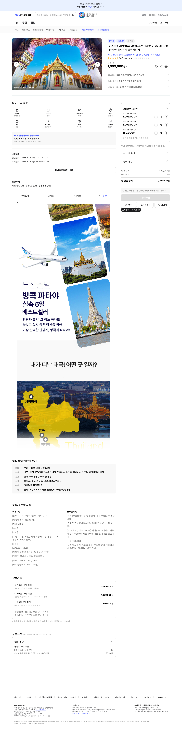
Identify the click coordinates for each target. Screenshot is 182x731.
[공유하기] (161, 66)
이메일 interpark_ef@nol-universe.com (147, 710)
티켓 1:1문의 (86, 714)
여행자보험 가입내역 (101, 697)
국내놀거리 (73, 30)
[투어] (24, 22)
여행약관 (85, 697)
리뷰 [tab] (102, 196)
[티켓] (33, 22)
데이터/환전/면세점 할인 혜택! (129, 87)
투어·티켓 (50, 30)
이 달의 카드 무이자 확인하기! (129, 81)
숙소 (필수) (19, 641)
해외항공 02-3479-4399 (80, 712)
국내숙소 (61, 30)
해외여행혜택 (88, 30)
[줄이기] (156, 116)
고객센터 (146, 697)
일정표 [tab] (51, 196)
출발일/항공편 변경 (64, 170)
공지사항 (134, 697)
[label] (145, 108)
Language (161, 697)
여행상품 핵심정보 (141, 58)
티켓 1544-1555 (90, 708)
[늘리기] (166, 116)
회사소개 (17, 697)
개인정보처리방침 (45, 697)
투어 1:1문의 (76, 714)
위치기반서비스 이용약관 (67, 697)
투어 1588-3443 (78, 708)
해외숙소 (26, 30)
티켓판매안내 (120, 697)
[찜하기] (156, 66)
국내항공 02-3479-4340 (99, 712)
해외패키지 (38, 30)
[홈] (17, 22)
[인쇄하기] (166, 66)
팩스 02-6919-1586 (79, 710)
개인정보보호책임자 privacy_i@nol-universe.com (151, 712)
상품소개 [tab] (25, 196)
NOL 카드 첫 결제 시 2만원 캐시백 (130, 75)
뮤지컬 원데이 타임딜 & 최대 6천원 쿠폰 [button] (53, 15)
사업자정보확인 (41, 710)
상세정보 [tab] (77, 196)
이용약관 (30, 697)
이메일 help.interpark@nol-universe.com (101, 710)
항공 (17, 30)
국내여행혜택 (103, 30)
